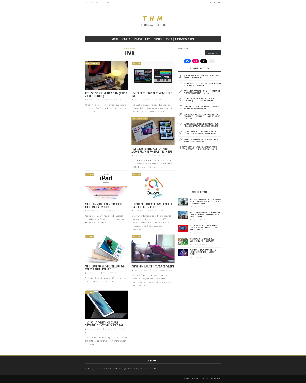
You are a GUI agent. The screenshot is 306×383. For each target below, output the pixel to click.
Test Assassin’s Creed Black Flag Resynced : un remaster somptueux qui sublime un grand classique (205, 214)
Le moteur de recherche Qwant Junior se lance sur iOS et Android (151, 205)
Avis (87, 63)
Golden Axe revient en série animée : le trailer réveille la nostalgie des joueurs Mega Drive (200, 132)
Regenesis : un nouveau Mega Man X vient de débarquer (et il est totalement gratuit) (199, 99)
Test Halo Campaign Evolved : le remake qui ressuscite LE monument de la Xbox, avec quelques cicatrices (205, 201)
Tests (144, 119)
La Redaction (138, 155)
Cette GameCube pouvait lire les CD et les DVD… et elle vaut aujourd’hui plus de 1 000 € (202, 92)
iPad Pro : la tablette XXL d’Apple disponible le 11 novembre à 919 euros (104, 324)
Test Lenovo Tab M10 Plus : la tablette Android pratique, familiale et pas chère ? (152, 150)
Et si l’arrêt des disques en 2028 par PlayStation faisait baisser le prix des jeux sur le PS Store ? (201, 148)
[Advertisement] (199, 170)
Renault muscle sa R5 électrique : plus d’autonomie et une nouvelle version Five (202, 84)
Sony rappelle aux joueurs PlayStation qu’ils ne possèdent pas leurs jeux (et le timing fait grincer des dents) (202, 116)
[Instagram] (214, 2)
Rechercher (183, 48)
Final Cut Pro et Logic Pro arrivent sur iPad (151, 94)
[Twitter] (219, 2)
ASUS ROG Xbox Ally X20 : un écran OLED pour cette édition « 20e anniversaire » (202, 76)
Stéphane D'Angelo (140, 270)
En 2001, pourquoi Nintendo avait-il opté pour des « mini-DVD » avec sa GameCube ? (202, 140)
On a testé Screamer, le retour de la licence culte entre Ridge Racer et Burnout (203, 252)
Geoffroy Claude (92, 273)
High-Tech (95, 63)
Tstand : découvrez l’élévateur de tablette (152, 266)
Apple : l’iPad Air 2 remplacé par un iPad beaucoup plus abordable (105, 268)
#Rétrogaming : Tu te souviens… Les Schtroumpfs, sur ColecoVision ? (202, 239)
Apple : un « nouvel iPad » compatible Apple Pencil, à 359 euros (103, 205)
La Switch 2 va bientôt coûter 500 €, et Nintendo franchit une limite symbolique (201, 107)
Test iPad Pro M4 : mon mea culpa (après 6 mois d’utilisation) (106, 94)
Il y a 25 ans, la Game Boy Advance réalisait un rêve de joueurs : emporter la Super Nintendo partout (205, 227)
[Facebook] (210, 2)
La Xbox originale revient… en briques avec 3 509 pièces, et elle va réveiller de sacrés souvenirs (201, 125)
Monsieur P (91, 100)
